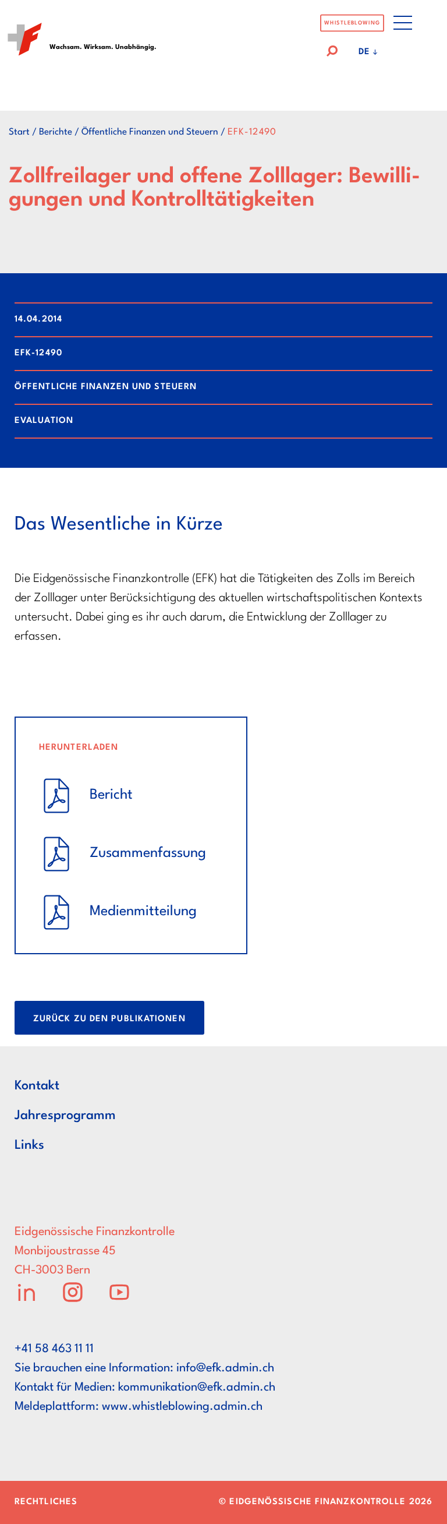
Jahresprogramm (65, 1115)
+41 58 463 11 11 (54, 1349)
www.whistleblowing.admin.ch (182, 1407)
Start (19, 132)
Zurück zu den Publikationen (109, 1019)
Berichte (55, 132)
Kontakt (37, 1086)
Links (29, 1145)
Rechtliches (46, 1502)
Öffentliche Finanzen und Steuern (149, 132)
